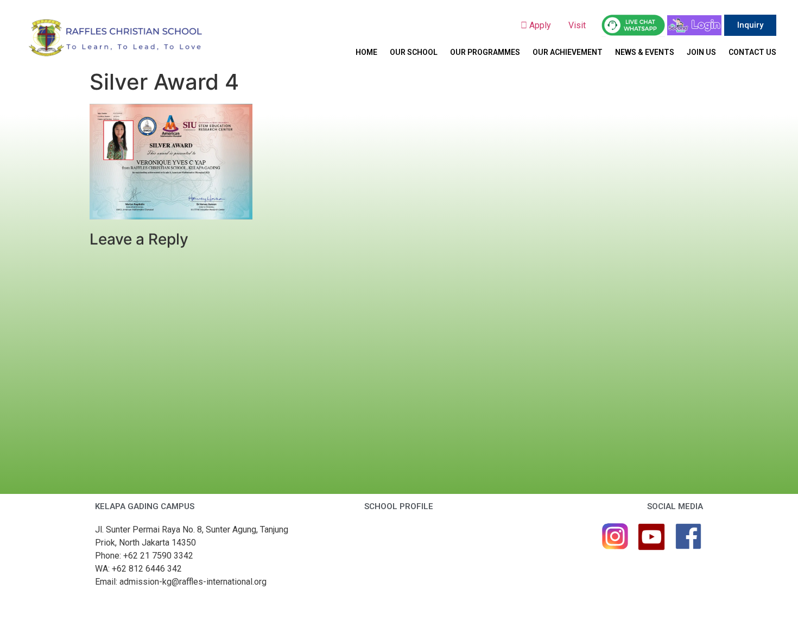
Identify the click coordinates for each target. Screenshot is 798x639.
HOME (366, 52)
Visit (578, 25)
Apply (543, 25)
